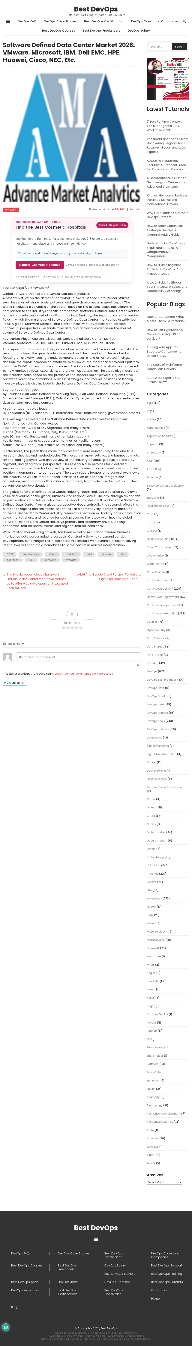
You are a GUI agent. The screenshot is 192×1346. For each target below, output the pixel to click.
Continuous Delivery (160, 589)
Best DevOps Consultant (113, 1292)
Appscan (152, 444)
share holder (155, 1056)
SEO (149, 1039)
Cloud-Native (155, 564)
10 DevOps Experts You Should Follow (163, 380)
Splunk (151, 1089)
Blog (14, 1307)
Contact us (159, 1290)
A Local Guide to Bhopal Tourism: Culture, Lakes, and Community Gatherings (167, 286)
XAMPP (151, 1155)
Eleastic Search (157, 779)
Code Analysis (156, 572)
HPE (90, 554)
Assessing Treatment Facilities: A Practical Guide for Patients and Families (166, 164)
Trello (150, 1130)
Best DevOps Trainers (119, 1274)
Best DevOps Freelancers (101, 30)
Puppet (151, 1022)
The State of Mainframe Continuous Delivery (164, 366)
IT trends (152, 874)
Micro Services (156, 931)
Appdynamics (156, 428)
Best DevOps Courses (58, 30)
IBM (123, 554)
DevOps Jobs (68, 1282)
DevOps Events (156, 696)
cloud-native (155, 555)
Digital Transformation (161, 754)
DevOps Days (155, 688)
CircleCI (152, 531)
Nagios (151, 973)
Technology (154, 1105)
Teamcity (153, 1097)
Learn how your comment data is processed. (84, 674)
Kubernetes (154, 898)
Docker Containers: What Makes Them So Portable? (166, 319)
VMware (71, 560)
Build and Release (158, 506)
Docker (151, 762)
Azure (150, 469)
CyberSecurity (156, 630)
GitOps (151, 824)
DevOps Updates (158, 729)
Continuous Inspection (161, 605)
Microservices (156, 940)
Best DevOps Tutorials (167, 1282)
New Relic (153, 981)
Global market (156, 832)
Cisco (53, 554)
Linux (150, 915)
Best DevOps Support (166, 1265)
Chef (150, 514)
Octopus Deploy (157, 1014)
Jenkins (151, 882)
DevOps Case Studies (60, 21)
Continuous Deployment (163, 597)
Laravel (151, 907)
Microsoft (13, 560)
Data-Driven (155, 655)
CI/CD (151, 522)
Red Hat (152, 1031)
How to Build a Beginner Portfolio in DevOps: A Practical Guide (164, 269)
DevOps (152, 671)
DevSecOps (154, 737)
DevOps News (156, 704)
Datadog (152, 663)
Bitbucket (153, 498)
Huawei (106, 554)
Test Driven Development (163, 1113)
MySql (150, 965)
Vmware (10, 210)
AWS (150, 461)
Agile (150, 403)
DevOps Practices (117, 1282)
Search (179, 47)
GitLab (151, 816)
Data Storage (155, 646)
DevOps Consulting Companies (155, 21)
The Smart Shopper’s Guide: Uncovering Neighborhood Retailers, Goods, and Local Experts (167, 145)
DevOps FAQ (27, 21)
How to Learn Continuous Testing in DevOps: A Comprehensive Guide (165, 230)
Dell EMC (72, 554)
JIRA (149, 890)
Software (50, 560)
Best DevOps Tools (24, 1282)
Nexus (150, 998)
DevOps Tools (156, 721)
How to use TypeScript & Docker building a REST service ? (165, 334)
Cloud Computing (158, 539)
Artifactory (154, 452)
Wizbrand (101, 1335)
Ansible (151, 419)
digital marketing (158, 746)
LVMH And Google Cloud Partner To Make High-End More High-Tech (107, 576)
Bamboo (152, 477)
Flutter (151, 799)
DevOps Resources (25, 1290)
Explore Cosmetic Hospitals (39, 264)
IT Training (153, 865)
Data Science (155, 638)
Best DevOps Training (166, 1274)
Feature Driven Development (166, 787)
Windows (152, 1147)
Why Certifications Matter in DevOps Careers (167, 215)
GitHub (151, 807)
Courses (152, 622)
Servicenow (154, 1047)
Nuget (151, 1006)
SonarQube (154, 1072)
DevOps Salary (139, 30)
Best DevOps (96, 9)
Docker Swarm (156, 771)
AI (148, 411)
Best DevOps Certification (104, 21)
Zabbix (151, 1163)
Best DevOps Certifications (67, 1292)
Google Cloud (156, 840)
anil (136, 209)
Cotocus (96, 1338)
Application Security (160, 436)
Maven (151, 923)
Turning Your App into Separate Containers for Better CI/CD (165, 351)
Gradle (151, 849)
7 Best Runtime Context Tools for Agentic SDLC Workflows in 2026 (164, 125)
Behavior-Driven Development (167, 486)
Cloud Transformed (159, 547)
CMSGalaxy (84, 1332)
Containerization (158, 580)
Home (155, 1299)
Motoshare (154, 956)
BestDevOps (31, 554)
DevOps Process (157, 713)
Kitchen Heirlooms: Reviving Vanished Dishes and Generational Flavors (167, 199)
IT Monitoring (155, 857)
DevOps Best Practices (161, 680)
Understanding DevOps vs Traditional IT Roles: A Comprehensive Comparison (166, 250)
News (150, 989)
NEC (31, 560)
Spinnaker (153, 1080)
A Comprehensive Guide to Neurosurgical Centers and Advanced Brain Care (166, 182)
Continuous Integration (162, 613)
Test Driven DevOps (160, 1122)
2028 (10, 554)
